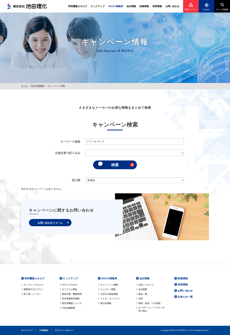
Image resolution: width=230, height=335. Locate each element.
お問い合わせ (172, 6)
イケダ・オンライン (110, 298)
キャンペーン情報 (109, 285)
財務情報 (144, 6)
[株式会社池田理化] (27, 6)
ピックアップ (98, 6)
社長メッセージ (146, 285)
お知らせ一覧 (185, 296)
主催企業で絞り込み (67, 153)
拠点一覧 (142, 294)
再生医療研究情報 (70, 298)
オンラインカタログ (33, 285)
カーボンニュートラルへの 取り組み (151, 309)
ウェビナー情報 (108, 289)
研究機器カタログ (77, 6)
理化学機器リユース (72, 303)
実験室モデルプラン (33, 289)
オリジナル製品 (69, 289)
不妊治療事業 (68, 308)
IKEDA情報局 (115, 6)
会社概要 (142, 289)
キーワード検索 (70, 141)
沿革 (140, 298)
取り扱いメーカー (32, 294)
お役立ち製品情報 (109, 294)
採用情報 (157, 6)
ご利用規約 (43, 330)
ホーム (24, 86)
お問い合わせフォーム (50, 223)
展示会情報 (105, 303)
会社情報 (131, 6)
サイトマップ (26, 330)
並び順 (76, 180)
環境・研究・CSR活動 (149, 303)
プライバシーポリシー (64, 330)
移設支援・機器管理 (72, 294)
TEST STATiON (69, 285)
